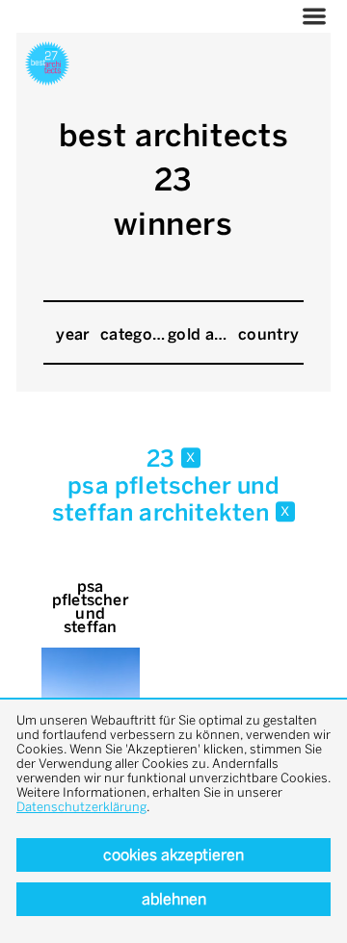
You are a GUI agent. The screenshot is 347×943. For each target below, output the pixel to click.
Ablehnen (174, 899)
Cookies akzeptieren (173, 855)
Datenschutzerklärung (81, 807)
